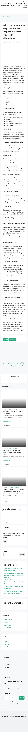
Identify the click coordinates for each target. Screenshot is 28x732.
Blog (12, 487)
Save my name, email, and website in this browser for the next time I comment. (13, 535)
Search (5, 551)
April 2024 (8, 625)
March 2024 (8, 628)
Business (7, 644)
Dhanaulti (7, 667)
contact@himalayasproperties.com (7, 5)
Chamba (7, 670)
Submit (22, 698)
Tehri (6, 662)
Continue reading (6, 421)
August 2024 (8, 620)
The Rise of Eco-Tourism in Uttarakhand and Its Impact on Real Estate (14, 490)
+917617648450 (7, 3)
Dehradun (7, 672)
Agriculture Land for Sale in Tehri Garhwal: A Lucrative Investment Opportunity (12, 452)
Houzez (6, 339)
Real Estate (9, 16)
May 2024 (7, 622)
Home (4, 16)
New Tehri (7, 665)
